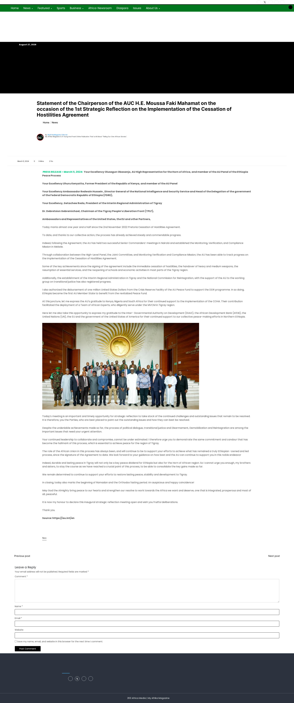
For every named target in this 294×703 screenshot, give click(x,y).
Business (75, 8)
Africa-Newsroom (100, 8)
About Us (152, 8)
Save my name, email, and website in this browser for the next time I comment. (60, 641)
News (26, 8)
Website (19, 629)
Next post (274, 555)
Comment (21, 576)
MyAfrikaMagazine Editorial (57, 135)
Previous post (22, 555)
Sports (61, 8)
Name (19, 606)
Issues (137, 8)
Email (18, 618)
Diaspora (122, 8)
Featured (44, 8)
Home (15, 8)
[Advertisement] (147, 69)
